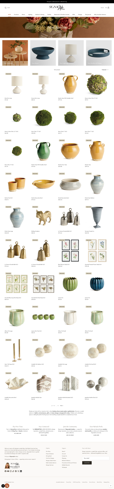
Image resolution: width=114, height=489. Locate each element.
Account (64, 453)
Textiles (49, 14)
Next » (61, 405)
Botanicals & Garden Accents (61, 14)
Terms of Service (92, 482)
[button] (3, 486)
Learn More (96, 435)
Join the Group (70, 435)
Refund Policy (99, 482)
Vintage (80, 14)
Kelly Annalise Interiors (100, 14)
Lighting (30, 14)
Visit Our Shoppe (50, 458)
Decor (23, 14)
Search (63, 451)
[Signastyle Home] (57, 8)
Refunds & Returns (66, 460)
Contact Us (64, 456)
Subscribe (87, 463)
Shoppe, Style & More (51, 460)
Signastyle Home (11, 482)
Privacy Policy (68, 482)
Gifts (73, 14)
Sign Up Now (44, 435)
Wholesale (64, 467)
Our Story (48, 451)
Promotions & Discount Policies (69, 463)
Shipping (64, 458)
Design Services (49, 465)
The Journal (88, 14)
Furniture (16, 14)
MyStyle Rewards (66, 465)
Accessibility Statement (60, 482)
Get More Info (17, 433)
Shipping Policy (106, 482)
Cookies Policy (84, 482)
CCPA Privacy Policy (76, 482)
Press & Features (50, 453)
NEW (9, 14)
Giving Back (49, 456)
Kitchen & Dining (39, 14)
